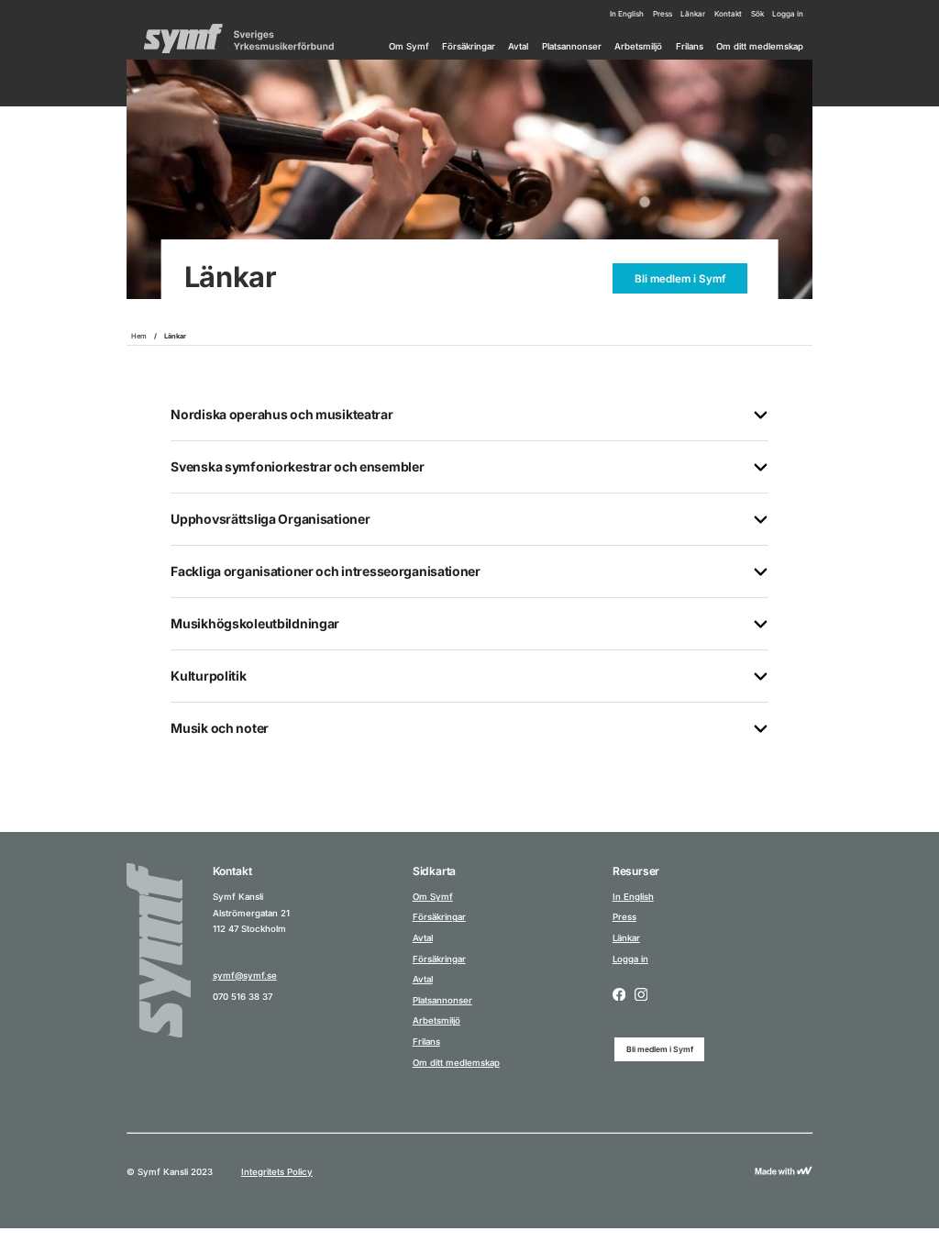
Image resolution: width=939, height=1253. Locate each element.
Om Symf (409, 46)
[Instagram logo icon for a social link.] (641, 995)
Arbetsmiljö (638, 46)
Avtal (518, 46)
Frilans (689, 46)
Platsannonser (572, 46)
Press (662, 13)
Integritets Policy (277, 1172)
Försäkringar (468, 46)
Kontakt (728, 13)
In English (627, 13)
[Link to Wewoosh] (783, 1172)
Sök (757, 13)
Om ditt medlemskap (759, 46)
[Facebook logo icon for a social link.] (619, 995)
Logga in (787, 13)
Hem (139, 336)
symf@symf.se (245, 975)
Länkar (692, 13)
